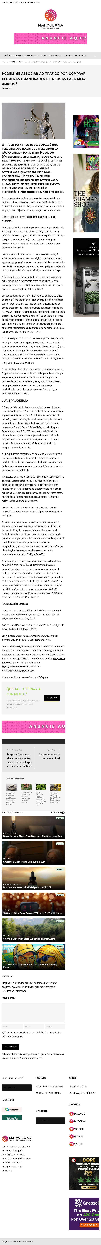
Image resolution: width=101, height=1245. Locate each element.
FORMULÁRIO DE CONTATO (49, 1086)
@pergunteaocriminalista (15, 666)
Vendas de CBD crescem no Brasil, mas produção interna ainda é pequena (55, 798)
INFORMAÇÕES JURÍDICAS (82, 1093)
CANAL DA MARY (55, 55)
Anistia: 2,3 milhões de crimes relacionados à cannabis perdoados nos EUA (11, 798)
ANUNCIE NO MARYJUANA (48, 1093)
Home (4, 62)
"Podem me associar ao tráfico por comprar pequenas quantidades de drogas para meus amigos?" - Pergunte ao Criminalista (29, 986)
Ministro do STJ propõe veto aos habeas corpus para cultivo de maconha (26, 797)
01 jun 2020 (6, 88)
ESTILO (43, 55)
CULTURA (18, 55)
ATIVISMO (68, 55)
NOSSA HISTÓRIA (78, 1086)
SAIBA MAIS (52, 698)
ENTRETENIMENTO (31, 55)
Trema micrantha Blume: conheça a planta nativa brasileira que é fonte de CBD (41, 798)
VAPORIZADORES (81, 55)
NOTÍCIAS (7, 55)
